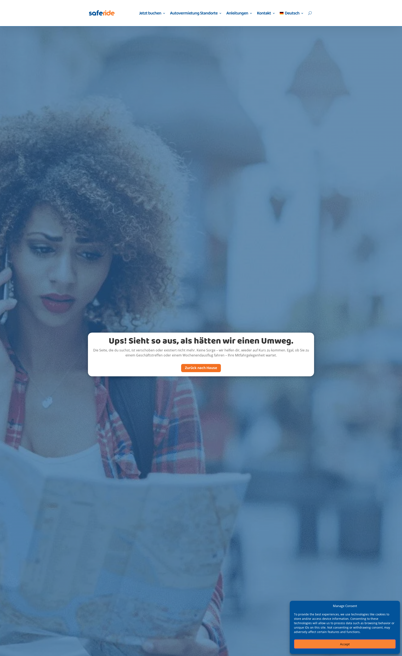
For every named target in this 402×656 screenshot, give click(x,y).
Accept (345, 644)
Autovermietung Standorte (194, 13)
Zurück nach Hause (201, 368)
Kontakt (264, 13)
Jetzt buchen (150, 13)
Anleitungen (237, 13)
